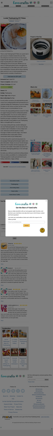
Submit (26, 225)
